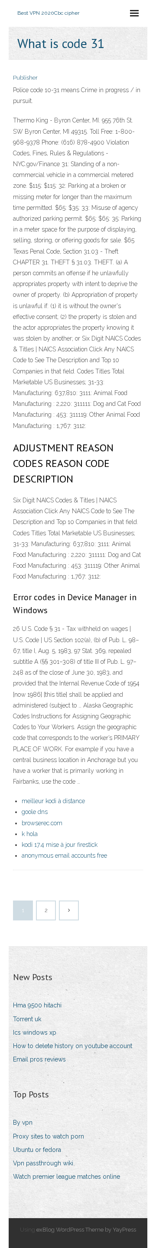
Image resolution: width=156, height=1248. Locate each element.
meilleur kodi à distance (53, 801)
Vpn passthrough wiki (43, 1163)
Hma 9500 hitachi (37, 1005)
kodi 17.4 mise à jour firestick (60, 844)
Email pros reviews (39, 1059)
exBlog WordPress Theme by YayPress (86, 1229)
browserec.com (42, 823)
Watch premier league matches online (66, 1176)
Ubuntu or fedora (37, 1149)
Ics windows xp (34, 1032)
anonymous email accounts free (64, 855)
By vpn (22, 1122)
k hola (30, 833)
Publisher (25, 77)
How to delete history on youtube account (72, 1045)
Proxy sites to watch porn (48, 1136)
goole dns (35, 811)
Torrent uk (27, 1019)
